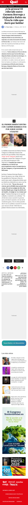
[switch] (22, 254)
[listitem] (14, 250)
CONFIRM (9, 280)
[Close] (24, 222)
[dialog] (14, 252)
